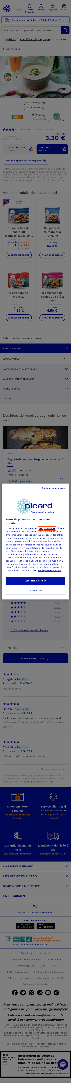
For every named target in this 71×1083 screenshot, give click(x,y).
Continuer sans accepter (53, 488)
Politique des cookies (49, 570)
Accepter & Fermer (35, 581)
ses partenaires (47, 528)
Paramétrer (35, 590)
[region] (35, 541)
